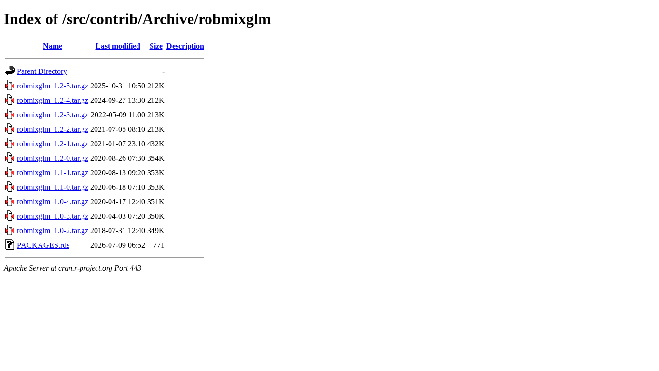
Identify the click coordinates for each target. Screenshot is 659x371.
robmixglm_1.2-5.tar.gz (52, 86)
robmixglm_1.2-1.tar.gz (52, 144)
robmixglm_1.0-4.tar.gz (52, 202)
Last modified (118, 46)
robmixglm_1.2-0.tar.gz (52, 158)
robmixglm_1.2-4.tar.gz (52, 100)
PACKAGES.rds (43, 245)
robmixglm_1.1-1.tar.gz (52, 173)
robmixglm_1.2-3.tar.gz (52, 115)
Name (52, 46)
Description (185, 46)
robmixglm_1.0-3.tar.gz (52, 216)
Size (156, 46)
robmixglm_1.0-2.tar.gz (52, 231)
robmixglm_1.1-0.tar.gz (52, 187)
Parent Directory (42, 71)
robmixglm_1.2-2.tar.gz (52, 129)
